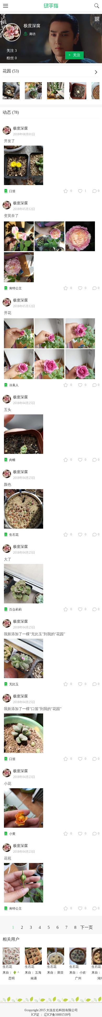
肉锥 (12, 460)
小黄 (12, 834)
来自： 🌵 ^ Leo (14, 972)
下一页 (86, 927)
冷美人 (14, 385)
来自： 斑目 (55, 972)
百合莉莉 (15, 609)
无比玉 (14, 684)
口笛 (12, 191)
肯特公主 (15, 288)
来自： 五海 (33, 972)
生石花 (14, 535)
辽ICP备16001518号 (57, 1014)
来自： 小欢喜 (79, 972)
